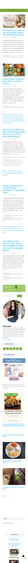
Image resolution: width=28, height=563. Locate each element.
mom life (9, 165)
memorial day (13, 163)
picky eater (20, 278)
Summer (20, 165)
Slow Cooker (6, 216)
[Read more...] (20, 52)
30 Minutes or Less (14, 55)
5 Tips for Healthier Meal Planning (14, 539)
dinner (18, 160)
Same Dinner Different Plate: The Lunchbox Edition (13, 81)
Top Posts (11, 216)
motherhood (15, 165)
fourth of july (16, 161)
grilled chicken (6, 162)
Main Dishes (20, 157)
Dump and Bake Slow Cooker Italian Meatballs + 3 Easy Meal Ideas (14, 189)
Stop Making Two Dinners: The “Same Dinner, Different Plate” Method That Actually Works (13, 245)
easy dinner (17, 218)
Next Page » (10, 289)
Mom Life (22, 107)
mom (18, 163)
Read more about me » (7, 339)
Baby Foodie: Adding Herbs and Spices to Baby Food (14, 545)
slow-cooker (6, 279)
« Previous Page (8, 287)
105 (5, 289)
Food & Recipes (6, 57)
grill (21, 161)
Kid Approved (13, 57)
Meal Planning (19, 57)
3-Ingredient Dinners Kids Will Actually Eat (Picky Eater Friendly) (14, 425)
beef (12, 160)
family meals (9, 161)
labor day (7, 163)
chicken (15, 160)
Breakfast (21, 55)
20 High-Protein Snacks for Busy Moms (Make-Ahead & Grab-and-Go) (14, 32)
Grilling (12, 162)
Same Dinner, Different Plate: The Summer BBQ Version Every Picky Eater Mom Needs (14, 133)
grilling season (18, 162)
